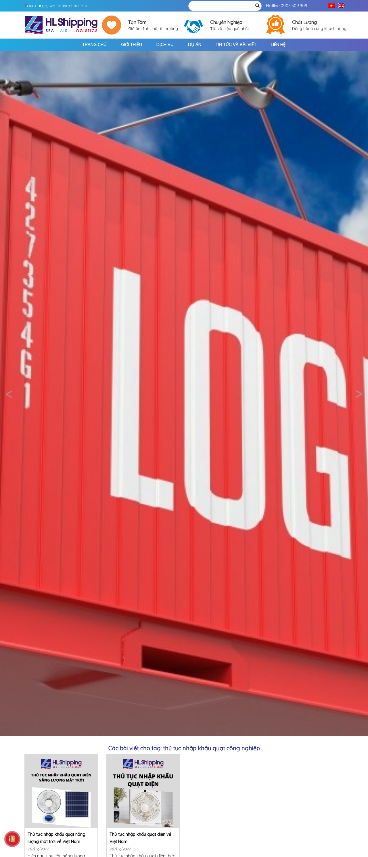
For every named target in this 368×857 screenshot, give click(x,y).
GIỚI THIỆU (131, 44)
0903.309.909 (294, 5)
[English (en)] (341, 5)
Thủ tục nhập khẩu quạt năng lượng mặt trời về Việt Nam (56, 837)
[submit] (257, 6)
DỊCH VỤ (165, 44)
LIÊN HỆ (278, 44)
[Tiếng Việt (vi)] (331, 5)
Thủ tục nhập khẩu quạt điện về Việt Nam (140, 837)
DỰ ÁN (194, 44)
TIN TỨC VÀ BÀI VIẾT (236, 44)
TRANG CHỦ (94, 44)
